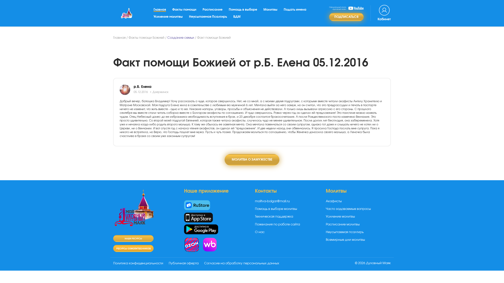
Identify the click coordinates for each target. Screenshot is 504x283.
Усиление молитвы (168, 16)
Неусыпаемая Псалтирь (208, 16)
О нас (260, 232)
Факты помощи (184, 9)
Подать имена (295, 9)
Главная (160, 9)
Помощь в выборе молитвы (276, 208)
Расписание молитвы (343, 224)
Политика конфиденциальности (138, 263)
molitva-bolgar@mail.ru (272, 201)
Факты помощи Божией (146, 37)
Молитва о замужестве (252, 159)
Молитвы (270, 9)
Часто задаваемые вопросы (348, 208)
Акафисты (334, 201)
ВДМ (237, 16)
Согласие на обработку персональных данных (241, 263)
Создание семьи (180, 37)
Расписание (212, 9)
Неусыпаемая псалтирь (345, 232)
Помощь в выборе (243, 9)
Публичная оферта (184, 263)
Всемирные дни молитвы (345, 239)
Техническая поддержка (274, 216)
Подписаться (346, 16)
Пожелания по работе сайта (277, 224)
